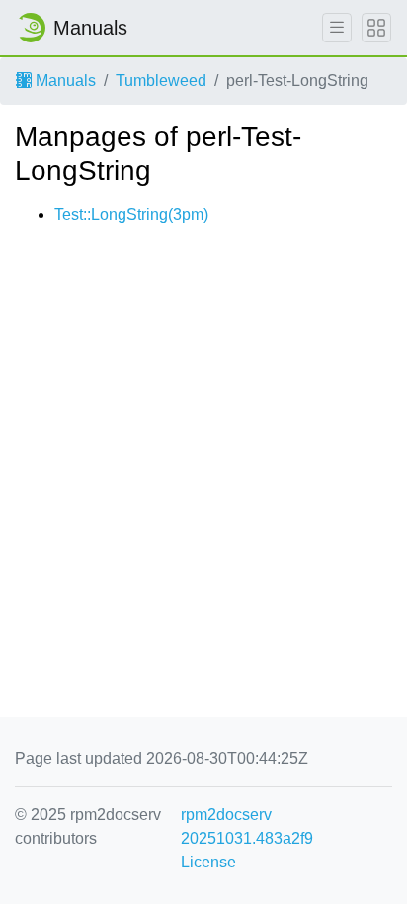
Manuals (64, 80)
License (208, 862)
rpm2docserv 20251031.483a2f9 (247, 826)
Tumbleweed (161, 80)
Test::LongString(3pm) (131, 214)
